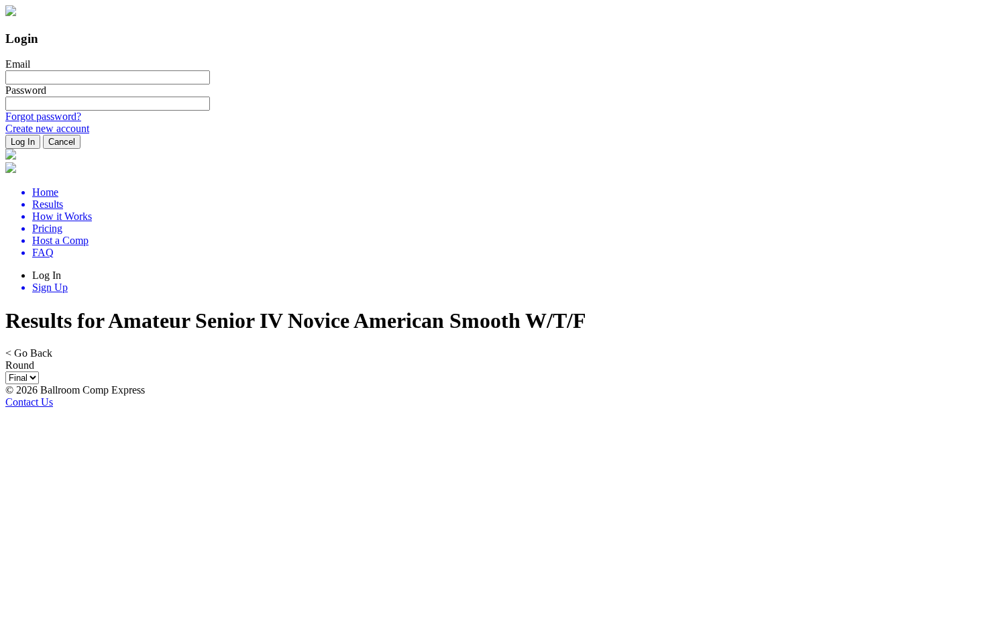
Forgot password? (43, 116)
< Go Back (28, 353)
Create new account (47, 128)
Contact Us (29, 402)
